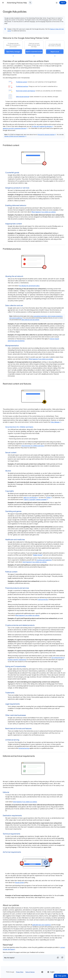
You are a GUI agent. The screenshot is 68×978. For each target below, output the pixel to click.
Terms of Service (29, 972)
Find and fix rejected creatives (46, 134)
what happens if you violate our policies (35, 562)
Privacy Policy (19, 972)
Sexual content (19, 882)
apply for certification (30, 497)
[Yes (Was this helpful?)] (58, 957)
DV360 (48, 497)
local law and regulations (44, 560)
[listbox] (54, 972)
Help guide (62, 976)
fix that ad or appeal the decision (42, 126)
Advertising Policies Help (17, 3)
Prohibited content (21, 82)
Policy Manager (55, 422)
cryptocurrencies (43, 599)
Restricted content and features (25, 91)
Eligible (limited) (37, 555)
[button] (3, 3)
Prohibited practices (22, 86)
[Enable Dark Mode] (42, 972)
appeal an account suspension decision (14, 128)
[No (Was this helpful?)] (62, 957)
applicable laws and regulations (41, 925)
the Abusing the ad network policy (29, 286)
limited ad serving (24, 748)
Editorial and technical (22, 96)
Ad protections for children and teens (19, 427)
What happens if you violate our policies (44, 212)
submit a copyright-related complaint (35, 499)
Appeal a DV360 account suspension (14, 136)
